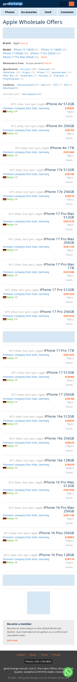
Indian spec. (46, 69)
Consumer (67, 12)
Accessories (29, 12)
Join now (12, 640)
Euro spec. (28, 69)
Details (69, 116)
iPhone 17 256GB (15, 53)
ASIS (68, 84)
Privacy (57, 654)
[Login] (71, 4)
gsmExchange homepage (13, 4)
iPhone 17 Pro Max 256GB (21, 57)
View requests (31, 94)
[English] (63, 4)
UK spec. (43, 72)
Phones (10, 12)
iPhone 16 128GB (26, 49)
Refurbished (10, 88)
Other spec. (10, 75)
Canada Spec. (28, 75)
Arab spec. (61, 75)
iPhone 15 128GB (54, 49)
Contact (21, 654)
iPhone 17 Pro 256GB (45, 53)
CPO (57, 84)
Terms (44, 654)
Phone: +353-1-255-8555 (38, 661)
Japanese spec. (61, 72)
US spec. (28, 72)
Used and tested (28, 84)
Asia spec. (45, 75)
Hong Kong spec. (13, 78)
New (46, 84)
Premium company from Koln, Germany (26, 108)
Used (48, 12)
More (44, 57)
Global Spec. (11, 72)
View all (24, 43)
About (33, 654)
